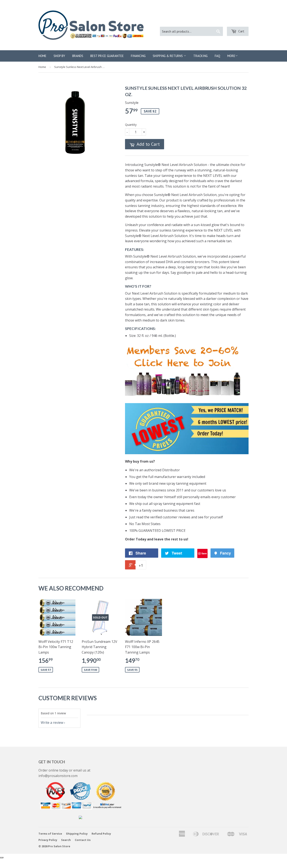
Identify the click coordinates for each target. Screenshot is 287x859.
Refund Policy (101, 833)
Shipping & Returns (168, 56)
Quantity (131, 125)
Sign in (209, 21)
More (231, 56)
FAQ (217, 56)
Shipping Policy (77, 833)
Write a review (52, 722)
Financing (138, 56)
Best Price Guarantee (107, 56)
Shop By (59, 56)
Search (66, 840)
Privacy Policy (47, 840)
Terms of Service (50, 833)
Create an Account (235, 21)
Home (42, 56)
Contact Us (83, 840)
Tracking (200, 56)
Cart (240, 31)
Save (204, 553)
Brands (77, 56)
